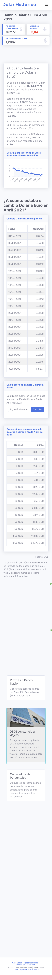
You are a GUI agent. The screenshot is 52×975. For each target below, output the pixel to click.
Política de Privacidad (25, 965)
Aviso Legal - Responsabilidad (25, 963)
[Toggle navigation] (46, 5)
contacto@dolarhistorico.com (26, 969)
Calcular (37, 409)
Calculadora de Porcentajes (20, 776)
